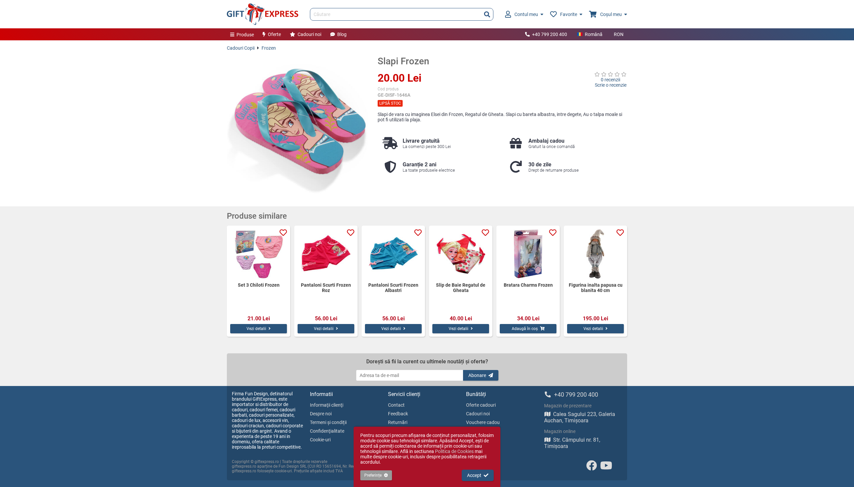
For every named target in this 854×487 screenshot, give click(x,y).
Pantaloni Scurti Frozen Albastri (393, 287)
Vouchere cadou (483, 422)
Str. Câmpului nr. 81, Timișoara (572, 443)
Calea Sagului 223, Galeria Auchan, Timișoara (579, 417)
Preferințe (373, 475)
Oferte (274, 34)
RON (618, 34)
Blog (342, 34)
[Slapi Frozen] (297, 126)
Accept (474, 475)
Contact (396, 405)
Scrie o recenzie (610, 85)
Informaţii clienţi (326, 405)
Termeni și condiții (328, 422)
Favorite (568, 14)
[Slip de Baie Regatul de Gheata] (460, 254)
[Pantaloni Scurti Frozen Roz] (326, 254)
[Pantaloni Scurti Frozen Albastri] (393, 254)
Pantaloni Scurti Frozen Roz (326, 287)
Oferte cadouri (481, 405)
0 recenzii (610, 79)
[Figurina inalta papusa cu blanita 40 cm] (595, 254)
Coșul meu (611, 14)
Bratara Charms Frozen (528, 285)
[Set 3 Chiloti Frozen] (258, 254)
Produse (245, 34)
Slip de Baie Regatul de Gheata (460, 287)
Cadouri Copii (241, 48)
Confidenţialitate (327, 431)
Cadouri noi (309, 34)
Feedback (398, 413)
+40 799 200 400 (549, 34)
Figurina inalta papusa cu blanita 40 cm (595, 287)
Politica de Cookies (454, 451)
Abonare (477, 375)
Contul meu (526, 14)
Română (593, 34)
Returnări (397, 422)
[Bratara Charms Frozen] (528, 254)
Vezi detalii (256, 328)
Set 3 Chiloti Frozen (259, 285)
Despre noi (321, 413)
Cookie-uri (320, 439)
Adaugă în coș (525, 328)
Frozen (269, 48)
